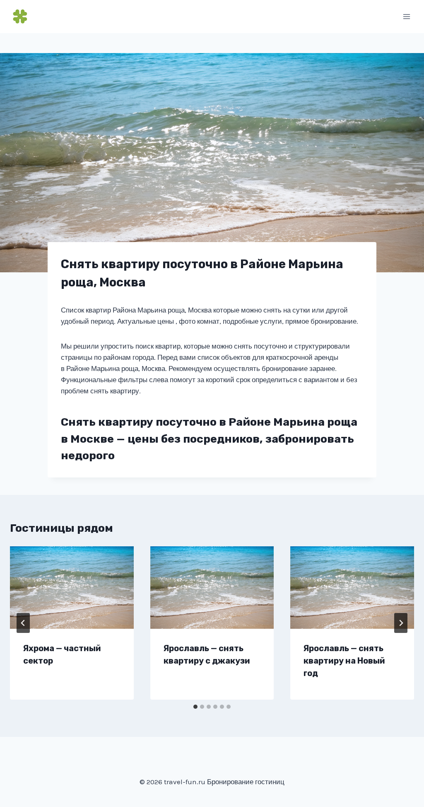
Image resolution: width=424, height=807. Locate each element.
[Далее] (400, 623)
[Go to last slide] (23, 623)
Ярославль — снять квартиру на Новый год (344, 660)
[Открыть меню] (406, 16)
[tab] (195, 707)
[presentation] (72, 587)
